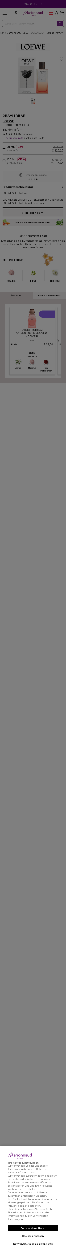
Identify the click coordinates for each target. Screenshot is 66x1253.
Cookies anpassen (33, 1236)
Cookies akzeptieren (33, 1228)
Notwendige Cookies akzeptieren (33, 1244)
